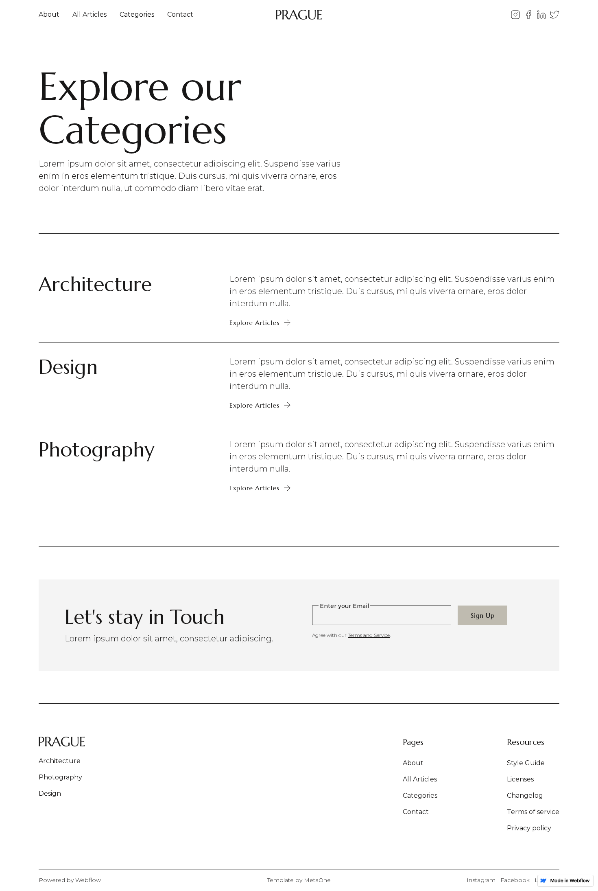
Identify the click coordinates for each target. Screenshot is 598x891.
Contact (180, 14)
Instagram (481, 880)
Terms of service (533, 812)
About (49, 14)
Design (50, 793)
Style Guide (526, 763)
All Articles (89, 14)
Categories (137, 14)
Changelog (525, 795)
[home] (299, 15)
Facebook (515, 880)
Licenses (520, 779)
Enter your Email (344, 606)
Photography (60, 777)
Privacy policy (529, 828)
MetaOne (317, 880)
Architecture (60, 761)
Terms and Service (369, 635)
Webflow (88, 880)
